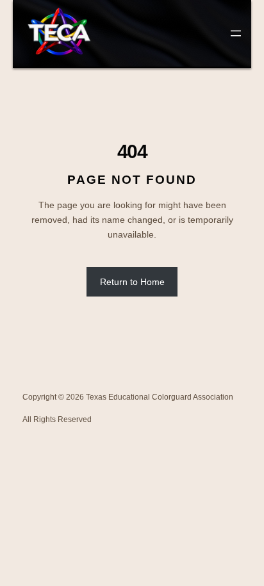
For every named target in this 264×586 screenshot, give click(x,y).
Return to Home (132, 282)
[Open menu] (235, 33)
